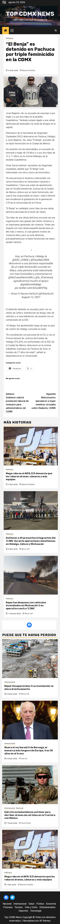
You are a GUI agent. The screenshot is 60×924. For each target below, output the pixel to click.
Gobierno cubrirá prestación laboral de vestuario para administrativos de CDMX (17, 403)
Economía (51, 903)
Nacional (19, 808)
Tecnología (35, 910)
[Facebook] (29, 625)
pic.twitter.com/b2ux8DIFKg (31, 287)
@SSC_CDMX (20, 259)
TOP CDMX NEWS (30, 13)
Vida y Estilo (31, 907)
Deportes (23, 910)
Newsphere (29, 920)
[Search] (56, 30)
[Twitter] (12, 897)
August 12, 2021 (30, 297)
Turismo (19, 907)
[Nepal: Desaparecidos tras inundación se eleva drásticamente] (30, 658)
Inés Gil (24, 759)
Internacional (9, 682)
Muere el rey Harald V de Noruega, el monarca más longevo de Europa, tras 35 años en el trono (28, 750)
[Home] (5, 31)
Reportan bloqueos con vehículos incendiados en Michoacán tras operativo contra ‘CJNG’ (26, 605)
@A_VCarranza (44, 277)
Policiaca (9, 38)
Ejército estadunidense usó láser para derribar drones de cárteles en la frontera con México (29, 815)
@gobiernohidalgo (30, 284)
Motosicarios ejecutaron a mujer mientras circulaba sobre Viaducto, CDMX (43, 401)
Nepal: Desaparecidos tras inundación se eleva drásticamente (28, 687)
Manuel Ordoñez (28, 70)
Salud (31, 903)
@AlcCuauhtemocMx (20, 277)
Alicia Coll (25, 549)
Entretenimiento (47, 907)
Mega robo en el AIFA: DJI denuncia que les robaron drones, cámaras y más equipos (29, 476)
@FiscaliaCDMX (39, 259)
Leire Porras (26, 823)
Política (40, 903)
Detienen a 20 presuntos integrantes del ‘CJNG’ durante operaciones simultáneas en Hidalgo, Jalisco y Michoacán (30, 541)
